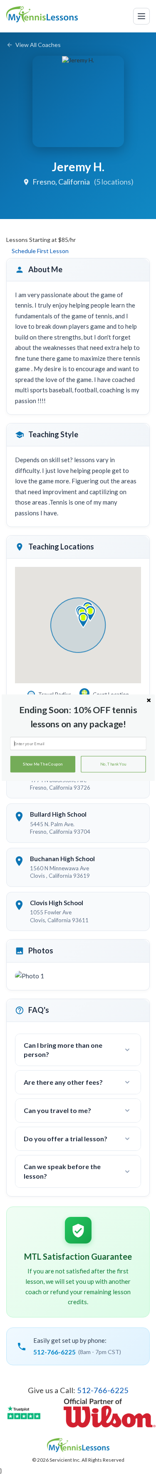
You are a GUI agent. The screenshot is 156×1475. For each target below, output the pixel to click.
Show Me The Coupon (42, 763)
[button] (78, 717)
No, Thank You (113, 763)
